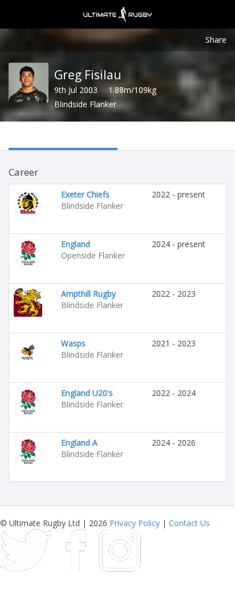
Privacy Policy (135, 523)
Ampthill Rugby (88, 293)
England (75, 244)
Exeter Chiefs (85, 194)
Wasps (73, 343)
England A (79, 442)
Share (215, 39)
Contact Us (189, 523)
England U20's (87, 392)
